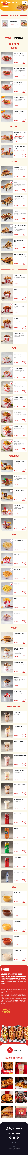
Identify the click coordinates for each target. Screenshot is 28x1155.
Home (9, 1133)
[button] (10, 8)
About (13, 1133)
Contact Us (18, 1133)
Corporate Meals (18, 38)
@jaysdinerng (17, 1050)
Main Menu (8, 38)
